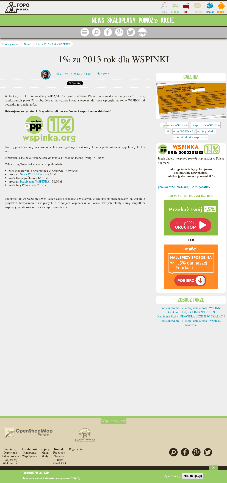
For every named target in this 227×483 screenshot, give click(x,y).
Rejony (45, 449)
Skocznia (191, 325)
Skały (45, 456)
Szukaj (164, 11)
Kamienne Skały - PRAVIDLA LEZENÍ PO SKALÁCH (191, 316)
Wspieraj (10, 449)
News (27, 44)
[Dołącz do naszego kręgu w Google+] (119, 32)
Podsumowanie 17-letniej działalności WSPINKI (191, 308)
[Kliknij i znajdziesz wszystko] (85, 32)
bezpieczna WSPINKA (206, 125)
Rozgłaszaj (10, 460)
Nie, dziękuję (193, 476)
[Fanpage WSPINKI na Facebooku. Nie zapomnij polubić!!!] (108, 32)
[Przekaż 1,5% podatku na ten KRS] (191, 213)
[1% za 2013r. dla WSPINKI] (191, 101)
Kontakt (59, 449)
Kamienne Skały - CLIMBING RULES (191, 312)
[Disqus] (75, 265)
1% (167, 131)
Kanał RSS (59, 463)
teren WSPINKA (183, 131)
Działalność (29, 449)
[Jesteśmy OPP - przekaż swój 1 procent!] (142, 32)
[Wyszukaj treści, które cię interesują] (96, 32)
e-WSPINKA (198, 11)
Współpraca (29, 456)
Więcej (75, 478)
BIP (185, 11)
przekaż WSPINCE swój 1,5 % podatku (183, 186)
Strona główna (10, 44)
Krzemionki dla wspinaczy (190, 137)
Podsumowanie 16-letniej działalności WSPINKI (191, 321)
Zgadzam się (172, 476)
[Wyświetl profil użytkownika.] (46, 74)
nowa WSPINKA (177, 125)
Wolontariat (10, 463)
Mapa (45, 452)
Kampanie (29, 452)
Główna (175, 11)
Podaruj (221, 11)
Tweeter (59, 456)
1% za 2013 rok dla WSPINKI (53, 44)
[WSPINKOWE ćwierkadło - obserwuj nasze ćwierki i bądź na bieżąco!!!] (131, 32)
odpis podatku (206, 131)
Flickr (59, 460)
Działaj (210, 11)
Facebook (59, 452)
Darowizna (10, 452)
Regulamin (76, 449)
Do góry (213, 469)
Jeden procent (10, 456)
